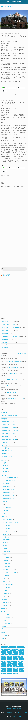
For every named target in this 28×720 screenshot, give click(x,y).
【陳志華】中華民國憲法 (14, 367)
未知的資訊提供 (6, 275)
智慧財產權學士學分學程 (8, 442)
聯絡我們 (19, 708)
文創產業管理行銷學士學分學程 (9, 439)
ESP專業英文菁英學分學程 (8, 421)
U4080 (10, 659)
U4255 (13, 95)
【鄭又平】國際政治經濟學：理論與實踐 (10, 327)
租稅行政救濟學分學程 (7, 445)
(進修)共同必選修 (7, 507)
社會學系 (5, 590)
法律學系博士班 (6, 560)
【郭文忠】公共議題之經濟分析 (13, 386)
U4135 (3, 663)
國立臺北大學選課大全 (7, 6)
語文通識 (4, 626)
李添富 (21, 668)
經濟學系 (5, 596)
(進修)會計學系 (6, 525)
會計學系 (5, 545)
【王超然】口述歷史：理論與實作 (13, 37)
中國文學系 (5, 465)
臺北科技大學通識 (6, 623)
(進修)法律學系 (6, 557)
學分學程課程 (4, 419)
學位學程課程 (4, 412)
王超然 (16, 95)
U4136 (9, 663)
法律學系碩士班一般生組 (9, 569)
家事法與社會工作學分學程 (8, 433)
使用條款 (14, 708)
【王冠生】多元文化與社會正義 (14, 361)
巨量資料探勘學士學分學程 (8, 436)
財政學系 (5, 501)
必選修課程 (8, 25)
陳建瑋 (9, 673)
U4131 (20, 661)
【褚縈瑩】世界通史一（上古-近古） (13, 104)
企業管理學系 (6, 534)
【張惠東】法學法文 (6, 333)
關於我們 (9, 708)
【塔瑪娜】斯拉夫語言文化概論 (8, 345)
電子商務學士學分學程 (7, 456)
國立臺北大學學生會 (10, 712)
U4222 (21, 666)
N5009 (10, 654)
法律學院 (4, 555)
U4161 (3, 666)
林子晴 (10, 671)
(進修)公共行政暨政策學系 (9, 480)
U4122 (15, 661)
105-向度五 (5, 649)
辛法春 (21, 671)
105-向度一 (5, 647)
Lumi (3, 379)
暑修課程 (3, 608)
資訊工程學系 (6, 602)
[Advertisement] (14, 203)
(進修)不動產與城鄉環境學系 (9, 477)
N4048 (16, 651)
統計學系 (5, 548)
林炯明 (15, 671)
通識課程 (3, 611)
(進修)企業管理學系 (7, 519)
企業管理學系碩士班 (8, 537)
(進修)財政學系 (6, 483)
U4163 (9, 666)
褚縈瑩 (7, 175)
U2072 (9, 95)
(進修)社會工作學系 (7, 584)
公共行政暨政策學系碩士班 (9, 498)
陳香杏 (15, 673)
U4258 (4, 668)
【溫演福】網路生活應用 (13, 373)
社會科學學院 (5, 581)
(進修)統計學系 (6, 528)
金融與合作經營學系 (8, 551)
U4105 (4, 661)
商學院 (3, 516)
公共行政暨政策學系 (8, 492)
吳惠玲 (15, 668)
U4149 (20, 663)
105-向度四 (21, 649)
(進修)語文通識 (5, 614)
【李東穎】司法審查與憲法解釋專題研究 (10, 336)
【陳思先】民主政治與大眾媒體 (13, 379)
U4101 (21, 659)
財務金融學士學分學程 (7, 451)
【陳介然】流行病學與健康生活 (8, 347)
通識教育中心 (17, 33)
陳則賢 (4, 673)
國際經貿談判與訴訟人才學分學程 (10, 430)
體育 (3, 638)
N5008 (4, 654)
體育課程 (3, 632)
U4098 (16, 659)
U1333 (15, 656)
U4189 (15, 666)
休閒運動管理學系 (7, 540)
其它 (3, 504)
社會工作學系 (6, 593)
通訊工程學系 (6, 605)
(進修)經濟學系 (6, 587)
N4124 (21, 651)
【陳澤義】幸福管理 (11, 392)
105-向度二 (21, 647)
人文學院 (14, 25)
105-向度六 (4, 95)
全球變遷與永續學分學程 (9, 489)
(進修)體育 (4, 635)
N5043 (9, 656)
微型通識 (4, 620)
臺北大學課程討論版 (16, 716)
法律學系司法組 (6, 563)
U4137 (15, 663)
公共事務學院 (5, 475)
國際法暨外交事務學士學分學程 (9, 427)
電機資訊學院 (5, 599)
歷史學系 (11, 33)
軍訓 (4, 513)
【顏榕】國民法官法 (6, 339)
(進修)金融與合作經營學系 (9, 531)
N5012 (21, 654)
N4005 (4, 651)
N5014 (4, 656)
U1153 (3, 175)
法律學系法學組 (6, 566)
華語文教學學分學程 (6, 448)
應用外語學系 (6, 468)
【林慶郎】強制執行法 (6, 342)
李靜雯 (4, 671)
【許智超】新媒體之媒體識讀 (8, 324)
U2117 (20, 656)
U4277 (9, 668)
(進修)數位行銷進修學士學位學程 (9, 415)
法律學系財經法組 (7, 575)
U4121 (9, 661)
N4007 (10, 651)
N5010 (16, 654)
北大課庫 (19, 1)
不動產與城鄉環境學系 (8, 486)
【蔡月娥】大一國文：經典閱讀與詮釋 (16, 398)
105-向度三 (13, 647)
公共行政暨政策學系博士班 (9, 495)
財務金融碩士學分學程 (7, 453)
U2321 (4, 659)
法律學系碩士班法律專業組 (9, 572)
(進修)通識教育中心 (6, 617)
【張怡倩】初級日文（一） (7, 321)
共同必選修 (5, 510)
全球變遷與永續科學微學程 (8, 424)
